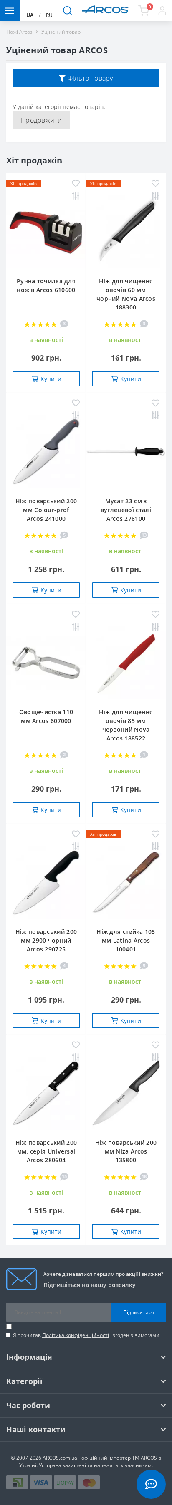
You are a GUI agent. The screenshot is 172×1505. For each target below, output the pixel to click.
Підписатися (138, 1312)
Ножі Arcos (19, 31)
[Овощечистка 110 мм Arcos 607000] (46, 662)
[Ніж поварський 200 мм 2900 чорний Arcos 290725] (46, 882)
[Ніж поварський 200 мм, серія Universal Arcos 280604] (46, 1093)
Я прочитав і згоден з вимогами (86, 1335)
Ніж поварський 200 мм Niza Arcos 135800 (126, 1151)
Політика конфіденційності (75, 1335)
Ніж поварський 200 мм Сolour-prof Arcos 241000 (46, 509)
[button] (162, 10)
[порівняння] (76, 197)
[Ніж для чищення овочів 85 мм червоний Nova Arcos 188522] (126, 662)
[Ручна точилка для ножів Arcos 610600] (46, 231)
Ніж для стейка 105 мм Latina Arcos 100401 (125, 940)
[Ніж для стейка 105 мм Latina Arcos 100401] (126, 882)
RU (49, 15)
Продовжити (41, 120)
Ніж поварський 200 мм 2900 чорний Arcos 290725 (46, 940)
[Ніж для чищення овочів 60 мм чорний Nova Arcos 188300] (126, 231)
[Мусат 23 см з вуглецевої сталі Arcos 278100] (126, 451)
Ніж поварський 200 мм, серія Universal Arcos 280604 (46, 1151)
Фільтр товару (89, 78)
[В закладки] (76, 184)
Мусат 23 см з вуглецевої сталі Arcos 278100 (126, 509)
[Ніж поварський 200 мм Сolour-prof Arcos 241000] (46, 451)
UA (29, 15)
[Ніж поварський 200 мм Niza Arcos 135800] (126, 1093)
